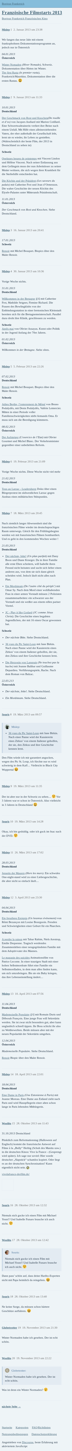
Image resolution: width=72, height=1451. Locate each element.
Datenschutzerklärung (44, 1434)
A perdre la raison (12, 939)
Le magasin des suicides (16, 957)
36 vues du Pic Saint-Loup (20, 644)
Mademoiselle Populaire (16, 1014)
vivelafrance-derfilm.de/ (16, 1174)
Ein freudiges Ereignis (14, 918)
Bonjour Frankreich (13, 3)
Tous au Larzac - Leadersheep (19, 488)
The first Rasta (10, 72)
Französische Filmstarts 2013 (32, 12)
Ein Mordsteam (14, 586)
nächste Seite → (11, 1406)
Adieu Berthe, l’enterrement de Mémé (23, 404)
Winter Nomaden (11, 64)
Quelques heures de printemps (19, 158)
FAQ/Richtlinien (41, 1427)
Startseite (7, 1427)
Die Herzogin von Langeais (21, 662)
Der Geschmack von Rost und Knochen (25, 117)
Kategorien (22, 1427)
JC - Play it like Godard (18, 612)
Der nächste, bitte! (15, 556)
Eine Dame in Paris (13, 1095)
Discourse (27, 1442)
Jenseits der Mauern (13, 873)
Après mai (8, 328)
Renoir (6, 250)
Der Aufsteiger (10, 437)
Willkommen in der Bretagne (18, 298)
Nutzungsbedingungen (15, 1434)
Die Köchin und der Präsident (19, 180)
